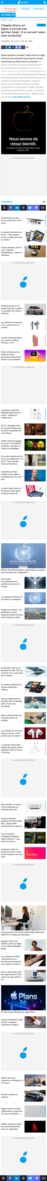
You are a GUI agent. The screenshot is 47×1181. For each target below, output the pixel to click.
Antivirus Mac (38, 9)
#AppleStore (7, 202)
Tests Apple (25, 9)
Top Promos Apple (10, 9)
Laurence (7, 41)
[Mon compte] (44, 2)
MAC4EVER (24, 2)
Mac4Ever (4, 19)
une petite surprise (21, 97)
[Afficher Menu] (2, 2)
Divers (11, 19)
